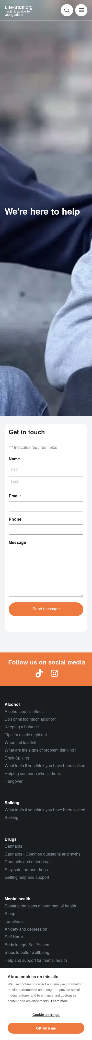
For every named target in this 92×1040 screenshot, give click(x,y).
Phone (15, 519)
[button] (67, 10)
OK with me (46, 1028)
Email (15, 496)
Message (17, 542)
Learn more (59, 1001)
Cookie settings (46, 1014)
